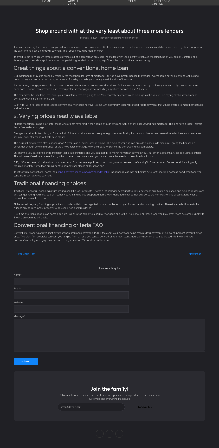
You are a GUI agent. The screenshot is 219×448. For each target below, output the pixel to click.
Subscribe (145, 407)
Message (19, 316)
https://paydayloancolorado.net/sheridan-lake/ (83, 172)
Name (18, 275)
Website (18, 302)
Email (17, 288)
